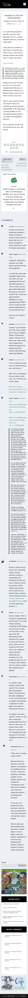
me (16, 606)
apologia (20, 68)
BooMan (14, 21)
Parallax (11, 612)
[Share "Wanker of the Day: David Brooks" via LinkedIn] (20, 144)
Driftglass (19, 601)
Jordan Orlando (13, 676)
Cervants (11, 226)
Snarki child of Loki (16, 746)
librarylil (7, 943)
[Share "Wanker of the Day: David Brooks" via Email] (14, 147)
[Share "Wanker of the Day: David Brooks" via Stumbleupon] (11, 147)
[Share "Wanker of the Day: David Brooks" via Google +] (11, 144)
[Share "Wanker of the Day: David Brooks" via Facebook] (5, 144)
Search (3, 862)
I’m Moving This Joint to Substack (11, 904)
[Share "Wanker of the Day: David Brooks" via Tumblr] (14, 144)
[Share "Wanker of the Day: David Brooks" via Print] (17, 147)
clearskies (7, 951)
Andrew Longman (13, 254)
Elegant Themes (11, 996)
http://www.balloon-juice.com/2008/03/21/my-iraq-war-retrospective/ (17, 389)
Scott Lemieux (8, 63)
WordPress (23, 996)
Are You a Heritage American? (10, 907)
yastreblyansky (13, 561)
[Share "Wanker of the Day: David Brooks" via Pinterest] (17, 144)
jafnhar (6, 959)
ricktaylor (11, 359)
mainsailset (11, 324)
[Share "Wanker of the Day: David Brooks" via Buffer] (23, 144)
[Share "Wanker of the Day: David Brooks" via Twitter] (8, 144)
